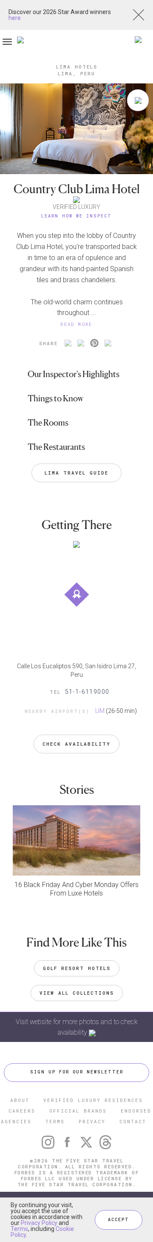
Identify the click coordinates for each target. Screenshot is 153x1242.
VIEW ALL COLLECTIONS (77, 993)
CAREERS (21, 1110)
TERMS (55, 1121)
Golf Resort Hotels (76, 968)
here (14, 17)
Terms (19, 1228)
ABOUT (19, 1100)
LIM (100, 710)
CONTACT (132, 1121)
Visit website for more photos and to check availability (77, 1027)
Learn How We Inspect (76, 216)
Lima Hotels (76, 66)
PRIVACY (92, 1121)
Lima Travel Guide (76, 472)
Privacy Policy (39, 1222)
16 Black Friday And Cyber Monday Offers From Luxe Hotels (76, 889)
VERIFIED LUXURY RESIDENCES (93, 1100)
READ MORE (76, 324)
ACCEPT (118, 1219)
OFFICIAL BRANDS (78, 1110)
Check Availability (76, 744)
